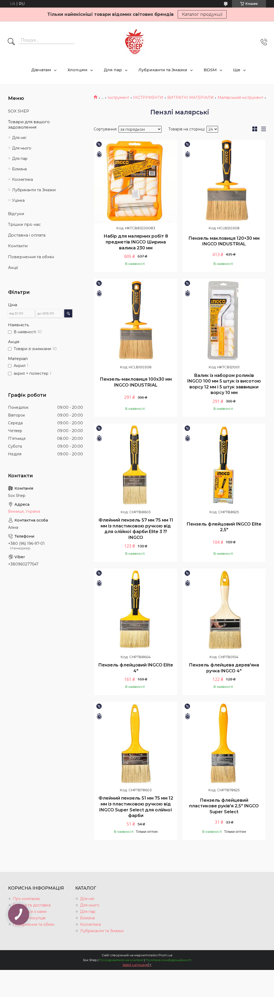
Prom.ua (165, 955)
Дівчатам (41, 69)
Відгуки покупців (29, 918)
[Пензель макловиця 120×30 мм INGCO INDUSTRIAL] (224, 181)
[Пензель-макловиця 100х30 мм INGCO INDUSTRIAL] (135, 320)
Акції (13, 267)
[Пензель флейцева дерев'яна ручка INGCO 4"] (224, 610)
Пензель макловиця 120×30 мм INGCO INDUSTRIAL (224, 241)
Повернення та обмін (31, 256)
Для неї (19, 137)
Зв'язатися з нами (30, 911)
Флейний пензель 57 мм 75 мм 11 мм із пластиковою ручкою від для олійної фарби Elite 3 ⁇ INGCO (135, 529)
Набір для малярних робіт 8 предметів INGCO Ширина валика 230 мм (136, 242)
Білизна (19, 169)
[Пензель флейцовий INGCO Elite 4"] (135, 610)
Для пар (113, 69)
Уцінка (18, 200)
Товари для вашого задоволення (29, 124)
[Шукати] (11, 42)
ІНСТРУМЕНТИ (148, 97)
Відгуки (16, 213)
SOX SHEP (18, 111)
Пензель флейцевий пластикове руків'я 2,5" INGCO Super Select (224, 806)
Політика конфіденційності (168, 960)
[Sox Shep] (135, 42)
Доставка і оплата (26, 235)
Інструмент (118, 97)
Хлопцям (77, 69)
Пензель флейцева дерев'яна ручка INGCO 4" (224, 667)
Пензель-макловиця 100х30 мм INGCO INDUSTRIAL (136, 382)
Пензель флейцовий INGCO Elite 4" (135, 667)
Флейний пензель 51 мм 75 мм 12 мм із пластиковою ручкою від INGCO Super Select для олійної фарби (135, 807)
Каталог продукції (202, 14)
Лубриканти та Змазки (162, 69)
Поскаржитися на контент (121, 960)
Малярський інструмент (240, 97)
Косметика (22, 179)
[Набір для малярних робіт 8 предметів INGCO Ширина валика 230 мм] (135, 181)
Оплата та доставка (32, 905)
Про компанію (26, 898)
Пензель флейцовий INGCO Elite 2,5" (224, 527)
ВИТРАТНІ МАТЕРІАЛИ (190, 97)
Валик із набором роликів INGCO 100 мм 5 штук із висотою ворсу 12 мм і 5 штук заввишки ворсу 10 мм (224, 384)
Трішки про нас (24, 224)
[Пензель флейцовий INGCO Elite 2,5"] (224, 465)
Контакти (18, 245)
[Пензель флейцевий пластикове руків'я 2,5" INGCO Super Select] (224, 743)
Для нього (21, 148)
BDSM (210, 69)
